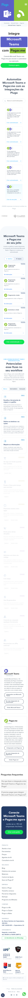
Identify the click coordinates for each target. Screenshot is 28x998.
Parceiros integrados (9, 894)
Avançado (22, 389)
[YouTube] (11, 995)
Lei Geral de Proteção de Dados (6, 956)
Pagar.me (22, 23)
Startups (5, 897)
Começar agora (14, 65)
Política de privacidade (16, 988)
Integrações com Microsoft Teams (13, 695)
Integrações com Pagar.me (14, 748)
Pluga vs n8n (6, 907)
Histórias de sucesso (9, 871)
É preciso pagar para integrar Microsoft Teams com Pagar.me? (14, 793)
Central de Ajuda (8, 877)
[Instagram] (14, 995)
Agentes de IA (7, 857)
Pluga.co (5, 5)
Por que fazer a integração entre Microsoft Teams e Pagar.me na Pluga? (14, 783)
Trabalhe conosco (8, 891)
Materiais (5, 874)
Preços (4, 854)
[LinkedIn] (16, 995)
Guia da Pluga (7, 880)
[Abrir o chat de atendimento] (3, 995)
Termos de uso (11, 991)
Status (18, 991)
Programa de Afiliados (9, 900)
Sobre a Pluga (7, 888)
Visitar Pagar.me (13, 759)
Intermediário (13, 389)
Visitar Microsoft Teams (13, 707)
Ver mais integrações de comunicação (12, 701)
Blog (3, 868)
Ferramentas (6, 23)
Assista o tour (6, 848)
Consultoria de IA (8, 860)
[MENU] (26, 5)
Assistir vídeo (8, 473)
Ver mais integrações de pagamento (12, 754)
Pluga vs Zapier (7, 910)
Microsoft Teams (14, 23)
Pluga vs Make (7, 913)
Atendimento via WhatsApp (14, 938)
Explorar (7, 496)
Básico (5, 389)
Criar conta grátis (14, 832)
